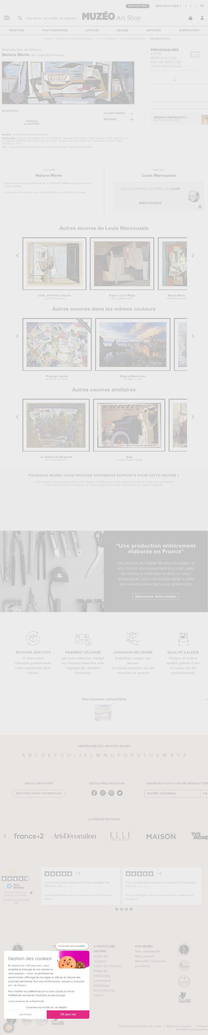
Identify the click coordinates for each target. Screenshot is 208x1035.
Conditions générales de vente (140, 1026)
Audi (129, 458)
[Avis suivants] (205, 886)
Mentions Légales (179, 1026)
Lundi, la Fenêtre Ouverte (54, 297)
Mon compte (144, 956)
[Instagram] (104, 795)
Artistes (153, 30)
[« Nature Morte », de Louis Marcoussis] (103, 712)
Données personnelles (192, 1029)
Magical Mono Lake (133, 378)
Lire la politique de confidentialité (26, 1001)
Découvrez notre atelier (156, 596)
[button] (8, 1027)
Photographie (54, 30)
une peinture (34, 183)
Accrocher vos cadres (104, 993)
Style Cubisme (106, 39)
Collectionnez (114, 113)
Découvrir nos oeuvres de (150, 196)
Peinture (16, 30)
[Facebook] (95, 795)
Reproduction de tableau (74, 39)
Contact (202, 1026)
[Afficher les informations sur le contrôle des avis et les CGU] (31, 892)
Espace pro (137, 6)
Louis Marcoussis (132, 39)
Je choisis (25, 1014)
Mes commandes (147, 951)
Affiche (92, 30)
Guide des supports (101, 959)
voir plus (69, 886)
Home (48, 39)
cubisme (16, 186)
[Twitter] (121, 795)
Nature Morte (176, 297)
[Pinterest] (112, 795)
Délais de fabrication (101, 973)
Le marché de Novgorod (56, 458)
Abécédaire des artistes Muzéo (104, 746)
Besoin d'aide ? (169, 6)
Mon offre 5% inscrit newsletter (150, 964)
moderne (65, 183)
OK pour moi (68, 1014)
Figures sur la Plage (122, 297)
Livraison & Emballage (102, 983)
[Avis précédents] (38, 886)
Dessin (122, 30)
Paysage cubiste (57, 378)
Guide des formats (107, 966)
